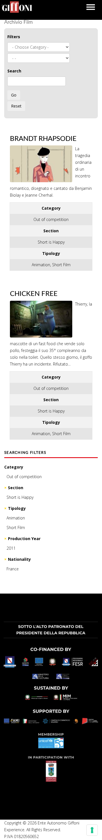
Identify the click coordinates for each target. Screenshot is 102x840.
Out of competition (24, 476)
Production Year (24, 538)
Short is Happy (20, 497)
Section (15, 487)
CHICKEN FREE (34, 294)
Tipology (17, 508)
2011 (11, 548)
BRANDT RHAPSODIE (43, 139)
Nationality (19, 559)
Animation (16, 518)
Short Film (16, 527)
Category (13, 467)
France (13, 569)
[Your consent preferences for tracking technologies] (92, 830)
